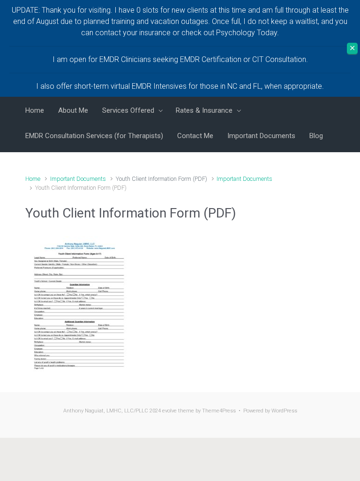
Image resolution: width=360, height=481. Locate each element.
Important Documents (78, 178)
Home (32, 178)
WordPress (284, 411)
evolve (169, 411)
